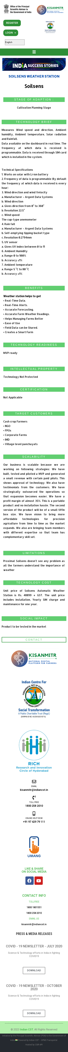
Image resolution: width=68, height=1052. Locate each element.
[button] (34, 52)
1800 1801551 (34, 907)
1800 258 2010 (34, 913)
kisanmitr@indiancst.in (34, 924)
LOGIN (9, 32)
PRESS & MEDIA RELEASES (34, 934)
